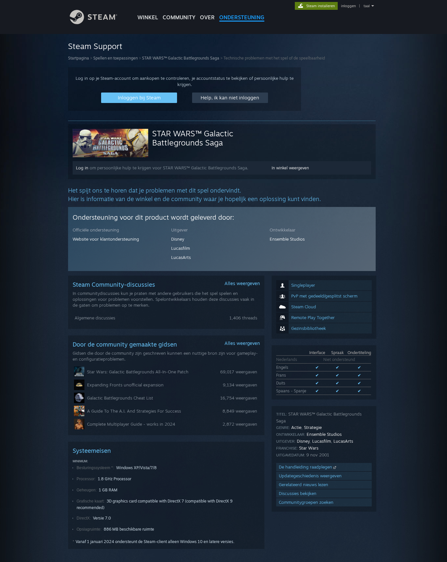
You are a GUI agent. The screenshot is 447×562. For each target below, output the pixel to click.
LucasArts (181, 257)
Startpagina (78, 58)
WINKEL (147, 17)
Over (207, 17)
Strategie (313, 427)
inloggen (348, 6)
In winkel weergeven (290, 167)
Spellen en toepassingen (115, 58)
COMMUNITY (179, 17)
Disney (177, 239)
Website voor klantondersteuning (106, 239)
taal (367, 6)
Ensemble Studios (287, 239)
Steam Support (95, 46)
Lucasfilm (180, 248)
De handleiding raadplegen (306, 466)
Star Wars (308, 448)
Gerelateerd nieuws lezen (303, 484)
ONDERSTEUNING (241, 17)
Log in (82, 167)
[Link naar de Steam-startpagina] (93, 22)
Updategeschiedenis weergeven (310, 475)
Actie (296, 427)
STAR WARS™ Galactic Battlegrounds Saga (180, 58)
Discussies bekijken (297, 493)
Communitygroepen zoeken (306, 502)
